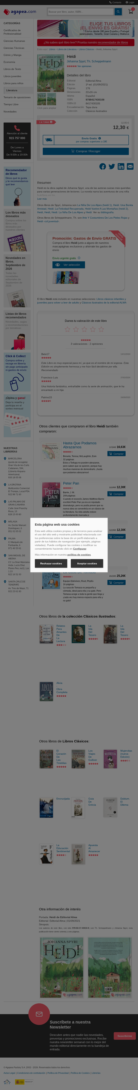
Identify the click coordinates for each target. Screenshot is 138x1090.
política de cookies (79, 554)
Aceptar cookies (87, 563)
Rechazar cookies (51, 563)
